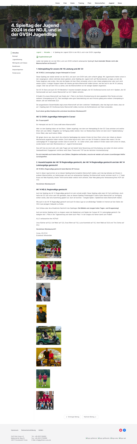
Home (57, 3)
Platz (89, 3)
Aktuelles (15, 53)
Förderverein (16, 73)
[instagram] (120, 430)
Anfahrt (41, 430)
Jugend (111, 3)
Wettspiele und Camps (19, 63)
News (120, 3)
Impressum (14, 430)
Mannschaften (100, 3)
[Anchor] (84, 68)
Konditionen (16, 66)
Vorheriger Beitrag (73, 416)
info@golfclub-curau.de (43, 440)
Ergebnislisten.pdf (45, 57)
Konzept (15, 56)
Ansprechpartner (17, 69)
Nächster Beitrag (89, 416)
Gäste (72, 3)
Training (81, 3)
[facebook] (124, 430)
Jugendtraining (17, 59)
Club (65, 3)
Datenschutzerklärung (28, 430)
